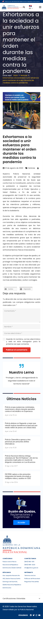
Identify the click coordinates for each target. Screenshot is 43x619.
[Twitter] (34, 615)
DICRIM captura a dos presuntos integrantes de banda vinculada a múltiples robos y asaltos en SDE (18, 476)
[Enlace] (13, 7)
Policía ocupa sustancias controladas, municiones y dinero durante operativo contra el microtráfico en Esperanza (20, 409)
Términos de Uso (30, 575)
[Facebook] (31, 615)
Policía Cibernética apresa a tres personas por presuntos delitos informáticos (17, 442)
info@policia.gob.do (31, 568)
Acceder (21, 522)
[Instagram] (36, 615)
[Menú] (40, 7)
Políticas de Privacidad (32, 578)
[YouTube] (39, 615)
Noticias (31, 168)
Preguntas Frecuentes (31, 582)
